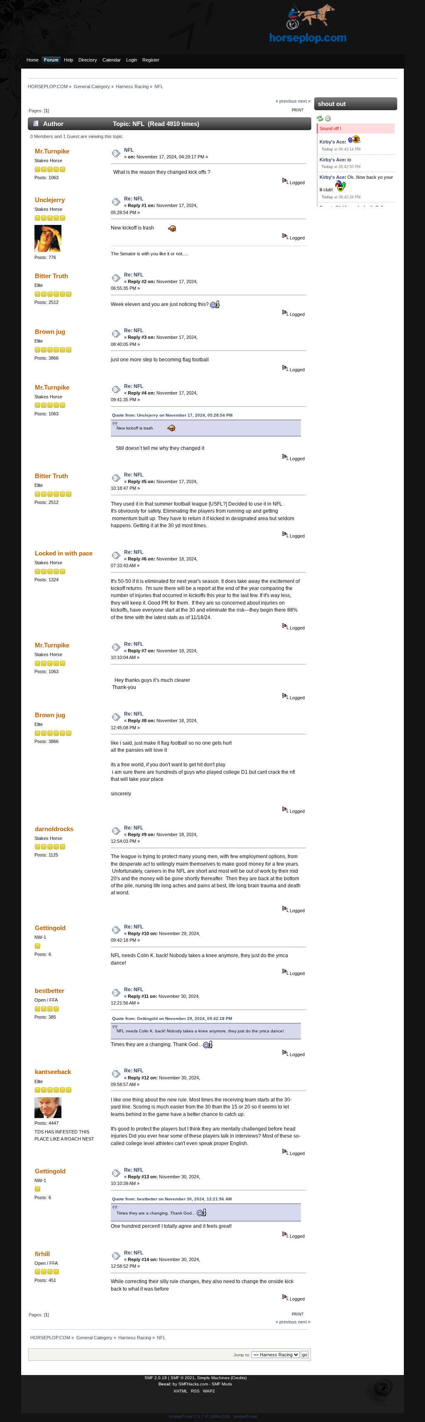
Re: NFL (133, 199)
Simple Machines (213, 1377)
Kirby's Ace (332, 141)
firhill (42, 1253)
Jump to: (242, 1355)
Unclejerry (50, 199)
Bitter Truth (51, 275)
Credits (238, 1377)
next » (304, 101)
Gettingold (50, 927)
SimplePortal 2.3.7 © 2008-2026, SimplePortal (213, 1416)
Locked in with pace (64, 553)
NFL (129, 150)
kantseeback (53, 1071)
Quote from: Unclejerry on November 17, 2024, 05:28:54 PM (172, 415)
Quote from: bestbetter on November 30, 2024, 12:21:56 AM (172, 1199)
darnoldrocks (54, 828)
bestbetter (49, 990)
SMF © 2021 (183, 1377)
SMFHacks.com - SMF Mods (205, 1384)
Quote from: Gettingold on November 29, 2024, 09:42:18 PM (172, 1018)
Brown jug (50, 331)
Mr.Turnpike (52, 151)
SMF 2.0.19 (155, 1377)
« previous (286, 101)
